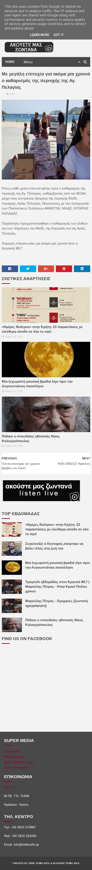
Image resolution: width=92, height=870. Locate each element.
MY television (14, 757)
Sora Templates (39, 863)
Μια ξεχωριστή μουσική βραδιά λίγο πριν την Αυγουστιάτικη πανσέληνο (37, 384)
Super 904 (11, 751)
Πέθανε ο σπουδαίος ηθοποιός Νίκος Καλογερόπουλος (31, 438)
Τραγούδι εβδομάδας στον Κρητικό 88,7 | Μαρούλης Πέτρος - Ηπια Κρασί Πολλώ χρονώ (57, 586)
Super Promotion (17, 767)
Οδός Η (9, 787)
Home (10, 61)
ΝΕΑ (12, 94)
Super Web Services (19, 762)
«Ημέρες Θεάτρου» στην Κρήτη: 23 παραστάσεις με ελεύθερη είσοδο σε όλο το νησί (42, 329)
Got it (59, 35)
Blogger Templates (66, 863)
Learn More (39, 35)
